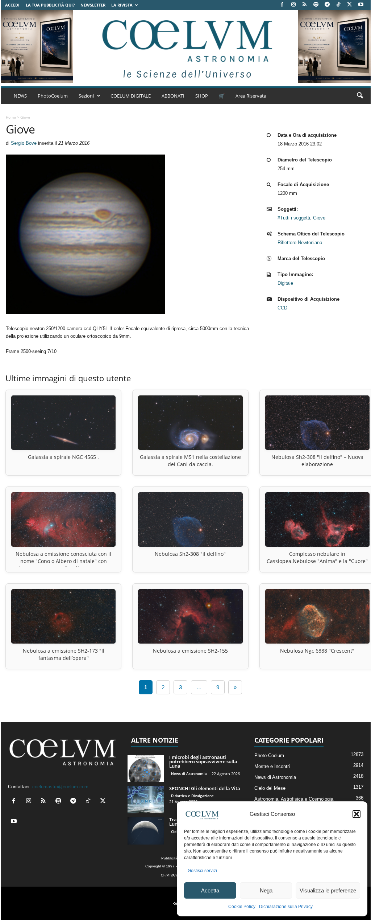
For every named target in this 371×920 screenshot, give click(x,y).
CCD (282, 308)
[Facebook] (282, 5)
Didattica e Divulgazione (192, 795)
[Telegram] (327, 5)
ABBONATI (173, 96)
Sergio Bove (24, 143)
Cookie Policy (241, 906)
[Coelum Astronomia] (185, 46)
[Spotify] (316, 5)
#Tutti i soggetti (294, 218)
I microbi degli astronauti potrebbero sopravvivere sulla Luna (203, 761)
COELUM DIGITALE (131, 96)
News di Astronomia (189, 773)
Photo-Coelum (269, 755)
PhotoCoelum (53, 96)
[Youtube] (361, 5)
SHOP (201, 96)
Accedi (12, 5)
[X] (349, 5)
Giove (319, 218)
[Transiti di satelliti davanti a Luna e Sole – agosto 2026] (146, 831)
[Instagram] (293, 5)
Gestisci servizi (202, 870)
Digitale (285, 283)
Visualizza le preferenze (328, 890)
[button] (356, 814)
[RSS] (304, 5)
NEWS (20, 96)
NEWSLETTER (92, 5)
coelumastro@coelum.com (60, 786)
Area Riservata (250, 96)
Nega (266, 890)
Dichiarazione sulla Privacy (286, 906)
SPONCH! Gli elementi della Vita (204, 788)
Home (11, 117)
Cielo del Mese (269, 788)
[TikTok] (338, 5)
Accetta (210, 890)
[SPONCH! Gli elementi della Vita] (146, 799)
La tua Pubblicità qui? (50, 5)
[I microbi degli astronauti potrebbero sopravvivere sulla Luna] (146, 768)
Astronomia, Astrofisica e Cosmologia (293, 799)
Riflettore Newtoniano (300, 242)
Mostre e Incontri (272, 766)
